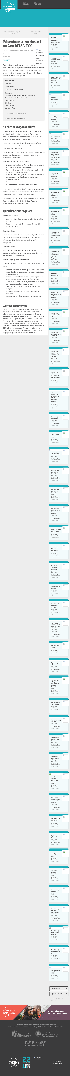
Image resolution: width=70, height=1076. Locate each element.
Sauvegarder (58, 994)
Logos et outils (57, 1063)
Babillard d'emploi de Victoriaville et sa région (9, 8)
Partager (56, 988)
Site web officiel (10, 108)
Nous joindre (57, 1061)
